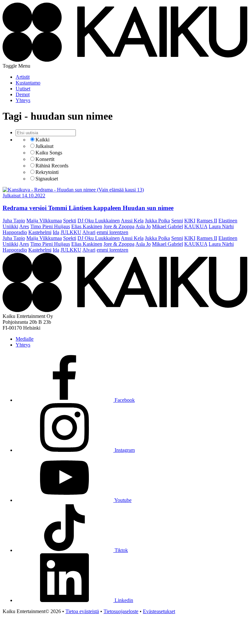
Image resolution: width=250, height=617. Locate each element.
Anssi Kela (132, 220)
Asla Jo (143, 226)
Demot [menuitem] (23, 94)
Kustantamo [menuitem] (28, 82)
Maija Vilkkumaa (44, 220)
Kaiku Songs (48, 152)
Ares (24, 226)
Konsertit (44, 159)
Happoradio (15, 232)
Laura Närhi (221, 226)
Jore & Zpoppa (119, 226)
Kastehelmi (39, 232)
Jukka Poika (157, 220)
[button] (16, 66)
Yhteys (23, 345)
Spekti (69, 220)
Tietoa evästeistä (82, 611)
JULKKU (71, 232)
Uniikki (10, 226)
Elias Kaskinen (86, 226)
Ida (56, 232)
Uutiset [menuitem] (23, 88)
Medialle (25, 339)
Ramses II (207, 220)
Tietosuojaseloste (121, 611)
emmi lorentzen (112, 232)
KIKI (189, 220)
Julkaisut (44, 146)
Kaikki (42, 139)
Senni (177, 220)
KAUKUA (195, 226)
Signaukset (46, 178)
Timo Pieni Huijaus (50, 226)
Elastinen (227, 220)
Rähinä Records (51, 165)
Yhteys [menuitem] (23, 100)
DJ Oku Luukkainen (98, 220)
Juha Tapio (14, 220)
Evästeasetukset (159, 611)
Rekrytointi (47, 172)
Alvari (88, 232)
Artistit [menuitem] (23, 77)
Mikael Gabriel (167, 226)
